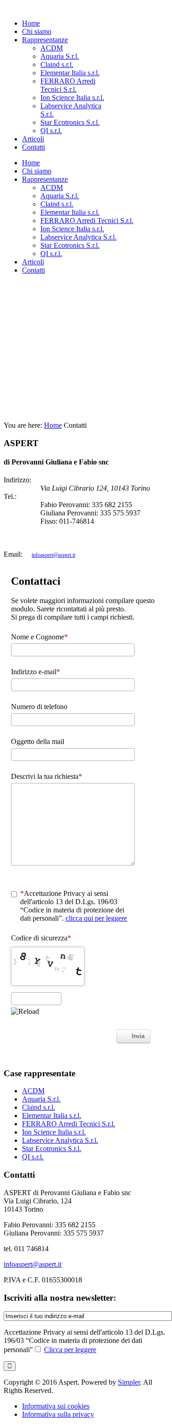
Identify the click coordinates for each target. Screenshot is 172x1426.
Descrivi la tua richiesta (44, 776)
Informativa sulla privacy (58, 1414)
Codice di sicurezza (39, 938)
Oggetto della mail (37, 741)
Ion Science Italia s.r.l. (54, 1132)
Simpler (129, 1382)
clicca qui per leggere (96, 918)
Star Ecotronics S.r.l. (51, 1148)
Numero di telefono (39, 706)
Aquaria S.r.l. (41, 1099)
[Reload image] (25, 1011)
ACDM (33, 1091)
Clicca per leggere (70, 1349)
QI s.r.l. (33, 1157)
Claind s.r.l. (38, 1107)
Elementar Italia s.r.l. (51, 1115)
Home (53, 425)
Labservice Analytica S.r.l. (60, 1140)
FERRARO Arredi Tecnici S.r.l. (68, 1124)
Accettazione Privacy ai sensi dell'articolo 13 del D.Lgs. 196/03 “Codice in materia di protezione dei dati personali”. (73, 905)
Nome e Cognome (37, 637)
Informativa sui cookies (55, 1406)
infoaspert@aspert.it (53, 555)
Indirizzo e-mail (33, 672)
